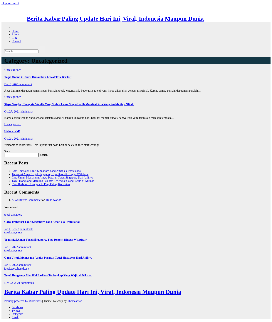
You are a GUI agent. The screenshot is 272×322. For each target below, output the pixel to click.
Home (15, 31)
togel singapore (13, 214)
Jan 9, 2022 (11, 247)
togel (7, 268)
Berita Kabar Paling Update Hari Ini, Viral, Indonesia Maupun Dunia (115, 18)
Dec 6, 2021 (11, 84)
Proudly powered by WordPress (23, 301)
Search (8, 151)
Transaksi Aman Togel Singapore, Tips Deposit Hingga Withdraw (50, 174)
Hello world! (12, 131)
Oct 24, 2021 (12, 138)
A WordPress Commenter (26, 200)
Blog (14, 37)
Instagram (17, 314)
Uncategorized (12, 69)
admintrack (25, 84)
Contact (16, 41)
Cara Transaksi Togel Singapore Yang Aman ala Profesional (46, 170)
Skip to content (10, 3)
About (15, 34)
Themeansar (74, 301)
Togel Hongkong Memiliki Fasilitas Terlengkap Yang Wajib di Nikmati (53, 180)
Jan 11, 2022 (11, 229)
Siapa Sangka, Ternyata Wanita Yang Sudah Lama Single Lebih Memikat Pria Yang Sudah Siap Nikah (69, 104)
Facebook (17, 307)
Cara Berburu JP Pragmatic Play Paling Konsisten (41, 184)
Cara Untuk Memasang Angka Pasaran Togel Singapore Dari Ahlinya (52, 177)
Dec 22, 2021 (12, 282)
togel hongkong (20, 268)
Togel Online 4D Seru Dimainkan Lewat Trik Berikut (37, 77)
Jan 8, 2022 (11, 264)
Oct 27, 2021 (12, 111)
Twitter (16, 310)
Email (15, 317)
